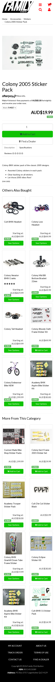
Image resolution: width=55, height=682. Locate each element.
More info (20, 96)
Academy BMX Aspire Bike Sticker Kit (40, 385)
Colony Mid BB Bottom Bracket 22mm (39, 278)
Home (4, 19)
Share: (5, 108)
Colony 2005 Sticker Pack (16, 22)
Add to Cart (28, 134)
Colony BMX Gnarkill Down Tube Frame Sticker (13, 560)
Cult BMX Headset (13, 221)
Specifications (25, 147)
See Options (13, 243)
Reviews (8, 153)
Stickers (27, 19)
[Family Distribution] (18, 7)
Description (9, 147)
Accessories (15, 19)
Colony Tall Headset (13, 329)
